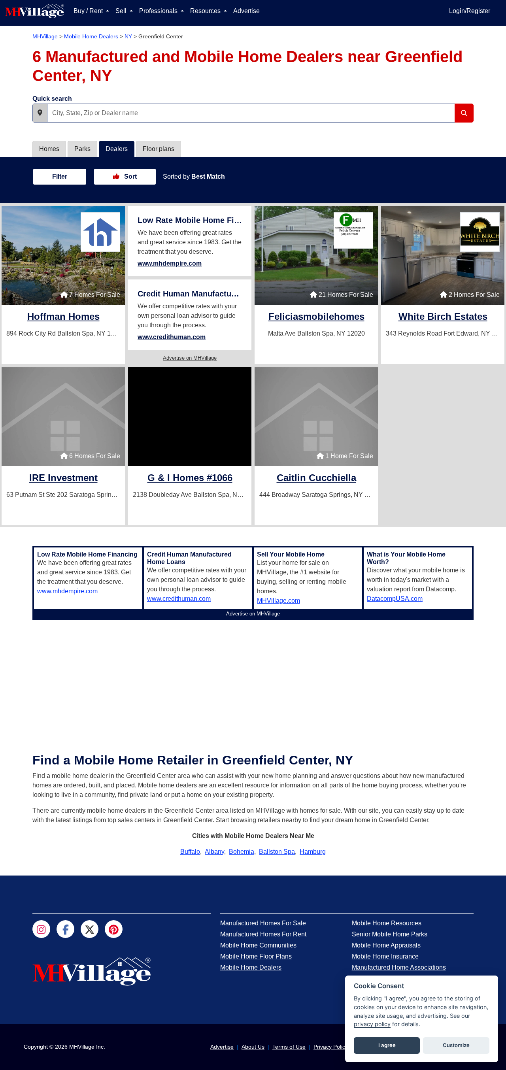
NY (128, 36)
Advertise (246, 11)
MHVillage (45, 36)
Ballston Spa (277, 851)
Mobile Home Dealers (91, 36)
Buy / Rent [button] (89, 11)
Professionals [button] (159, 11)
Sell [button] (121, 11)
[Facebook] (65, 929)
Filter (59, 176)
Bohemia (241, 851)
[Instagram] (41, 929)
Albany (214, 851)
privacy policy (372, 1024)
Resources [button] (206, 11)
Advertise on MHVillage (190, 358)
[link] (63, 317)
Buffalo (190, 851)
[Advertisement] (253, 678)
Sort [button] (130, 176)
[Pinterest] (114, 929)
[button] (39, 113)
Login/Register (469, 11)
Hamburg (313, 851)
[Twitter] (89, 929)
